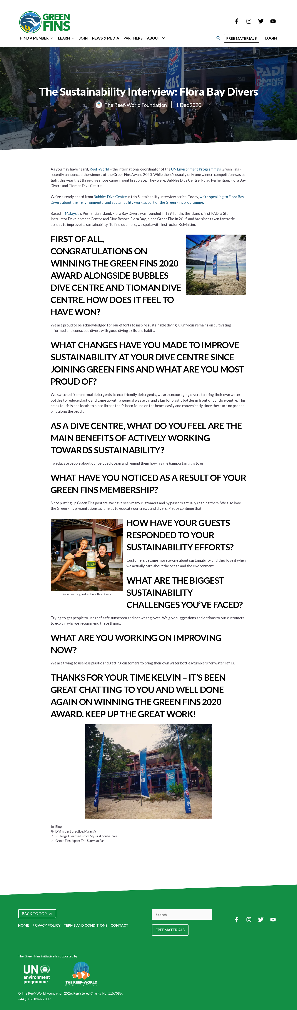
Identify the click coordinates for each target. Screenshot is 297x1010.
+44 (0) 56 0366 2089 (34, 999)
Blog (58, 826)
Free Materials (241, 38)
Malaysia (72, 213)
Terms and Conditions (85, 925)
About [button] (153, 38)
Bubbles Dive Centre (110, 196)
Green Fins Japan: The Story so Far (79, 841)
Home (23, 925)
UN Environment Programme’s (196, 169)
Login (271, 38)
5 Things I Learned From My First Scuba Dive (86, 836)
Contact (119, 925)
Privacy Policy (46, 925)
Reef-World (99, 169)
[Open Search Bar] (218, 38)
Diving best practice (69, 831)
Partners (133, 38)
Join (83, 38)
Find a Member (34, 38)
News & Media (105, 38)
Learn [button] (64, 38)
